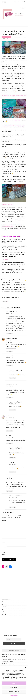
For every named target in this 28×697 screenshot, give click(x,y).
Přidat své (17, 307)
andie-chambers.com (11, 348)
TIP (7, 301)
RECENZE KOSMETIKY (6, 599)
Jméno (3, 542)
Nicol (8, 416)
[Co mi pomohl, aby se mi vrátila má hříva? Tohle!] (14, 47)
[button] (25, 667)
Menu (4, 2)
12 (8, 38)
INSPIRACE (4, 607)
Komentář (4, 521)
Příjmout (14, 683)
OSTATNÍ (4, 614)
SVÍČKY (3, 612)
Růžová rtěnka (6, 36)
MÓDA (3, 609)
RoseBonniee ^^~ (12, 356)
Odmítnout (14, 687)
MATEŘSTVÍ (4, 604)
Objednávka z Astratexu (8, 664)
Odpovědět (9, 333)
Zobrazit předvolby (14, 692)
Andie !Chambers (12, 338)
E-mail (3, 548)
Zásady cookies (14, 695)
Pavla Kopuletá (11, 384)
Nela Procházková (17, 36)
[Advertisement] (14, 624)
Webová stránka (4, 553)
